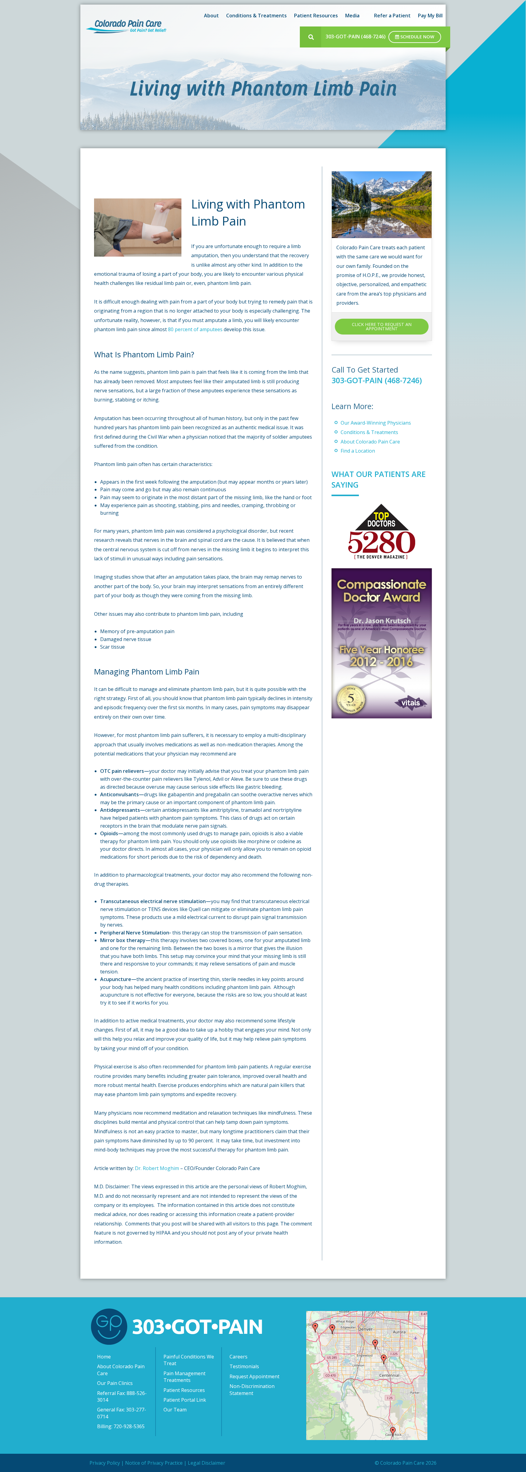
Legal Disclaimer (206, 1463)
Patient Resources (184, 1389)
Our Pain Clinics (115, 1383)
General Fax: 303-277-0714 (121, 1413)
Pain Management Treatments (184, 1376)
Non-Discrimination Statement (252, 1389)
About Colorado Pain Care (370, 441)
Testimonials (244, 1366)
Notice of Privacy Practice (154, 1463)
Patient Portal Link (184, 1400)
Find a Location (358, 450)
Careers (238, 1356)
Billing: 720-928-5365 (121, 1426)
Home (104, 1356)
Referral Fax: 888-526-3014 (122, 1396)
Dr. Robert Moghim (157, 1168)
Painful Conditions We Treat (188, 1360)
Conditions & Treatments (369, 432)
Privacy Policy (104, 1463)
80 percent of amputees (195, 329)
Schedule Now (416, 37)
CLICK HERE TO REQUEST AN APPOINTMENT (382, 326)
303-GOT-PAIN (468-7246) (356, 36)
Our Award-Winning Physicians (376, 422)
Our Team (175, 1409)
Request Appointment (254, 1376)
